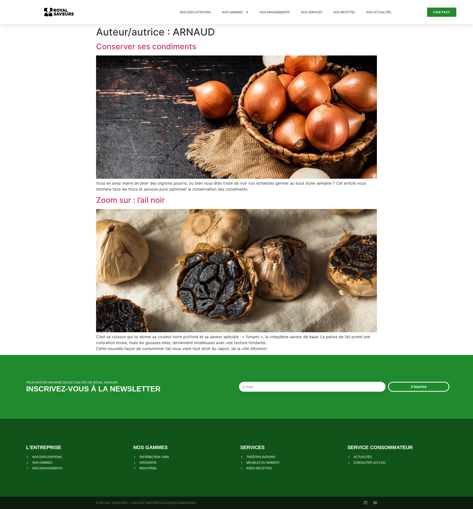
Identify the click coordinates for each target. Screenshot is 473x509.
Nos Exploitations (195, 12)
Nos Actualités (378, 12)
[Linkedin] (365, 503)
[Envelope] (375, 503)
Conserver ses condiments (146, 46)
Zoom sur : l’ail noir (130, 200)
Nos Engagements (275, 12)
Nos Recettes (344, 12)
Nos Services (311, 12)
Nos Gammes (232, 12)
